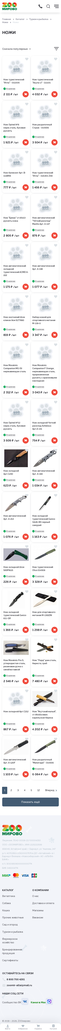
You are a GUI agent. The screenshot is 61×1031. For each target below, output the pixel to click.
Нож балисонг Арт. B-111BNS (14, 174)
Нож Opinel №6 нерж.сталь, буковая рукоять (14, 127)
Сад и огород (10, 924)
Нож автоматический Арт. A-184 (43, 472)
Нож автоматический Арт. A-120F (14, 761)
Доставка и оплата (43, 903)
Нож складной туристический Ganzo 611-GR (14, 615)
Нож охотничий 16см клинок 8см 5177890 (14, 318)
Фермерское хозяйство (10, 941)
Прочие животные (13, 917)
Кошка (6, 910)
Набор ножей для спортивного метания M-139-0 (43, 320)
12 (38, 790)
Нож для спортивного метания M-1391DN (43, 613)
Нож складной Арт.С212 (15, 711)
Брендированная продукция (12, 951)
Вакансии (37, 917)
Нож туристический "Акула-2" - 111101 (42, 81)
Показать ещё (30, 801)
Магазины (38, 910)
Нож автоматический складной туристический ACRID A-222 (15, 270)
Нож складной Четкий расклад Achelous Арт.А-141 (44, 426)
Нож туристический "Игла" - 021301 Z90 (42, 174)
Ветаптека (8, 896)
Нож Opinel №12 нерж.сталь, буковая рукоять (14, 426)
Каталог (20, 19)
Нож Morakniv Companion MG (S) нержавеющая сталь (14, 368)
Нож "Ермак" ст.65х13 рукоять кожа (14, 219)
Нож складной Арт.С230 (11, 472)
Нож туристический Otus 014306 (42, 568)
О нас (35, 896)
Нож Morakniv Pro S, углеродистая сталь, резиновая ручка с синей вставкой (14, 665)
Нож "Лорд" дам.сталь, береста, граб (44, 662)
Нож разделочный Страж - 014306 (42, 126)
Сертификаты (10, 960)
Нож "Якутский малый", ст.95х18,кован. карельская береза (44, 714)
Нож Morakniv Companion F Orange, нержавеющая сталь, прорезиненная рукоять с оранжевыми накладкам (44, 373)
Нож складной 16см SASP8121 (13, 568)
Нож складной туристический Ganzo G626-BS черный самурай (43, 520)
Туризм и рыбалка (38, 19)
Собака (6, 903)
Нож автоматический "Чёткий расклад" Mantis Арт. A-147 (43, 221)
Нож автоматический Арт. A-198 (43, 267)
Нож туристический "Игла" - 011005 (13, 81)
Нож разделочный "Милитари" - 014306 (43, 761)
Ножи (5, 22)
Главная (6, 19)
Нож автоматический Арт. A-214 (14, 517)
